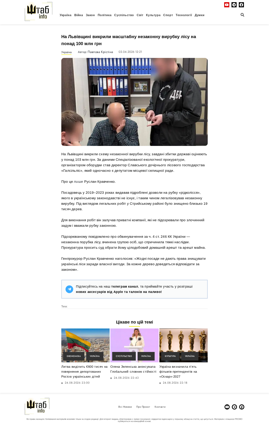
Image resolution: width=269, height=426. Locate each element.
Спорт (168, 15)
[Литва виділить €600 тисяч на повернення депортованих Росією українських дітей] (85, 345)
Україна (65, 15)
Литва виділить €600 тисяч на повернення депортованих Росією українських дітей (84, 371)
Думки (199, 15)
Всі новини (125, 406)
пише (78, 181)
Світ (140, 15)
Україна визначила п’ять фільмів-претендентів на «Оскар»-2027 (178, 371)
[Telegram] (234, 4)
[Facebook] (241, 4)
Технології (184, 15)
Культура (153, 15)
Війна (78, 15)
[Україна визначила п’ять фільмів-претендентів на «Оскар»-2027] (183, 345)
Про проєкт (143, 406)
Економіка (74, 356)
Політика (105, 15)
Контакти (160, 406)
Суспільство (124, 15)
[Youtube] (226, 4)
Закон (90, 15)
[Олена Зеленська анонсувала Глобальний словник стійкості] (134, 345)
